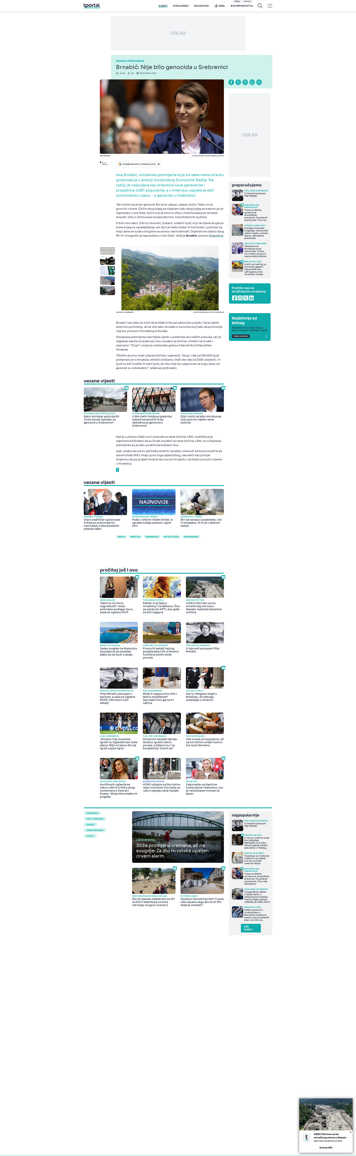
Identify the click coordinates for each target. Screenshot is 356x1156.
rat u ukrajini (95, 819)
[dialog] (326, 1125)
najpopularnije (245, 815)
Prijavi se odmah (240, 336)
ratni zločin (171, 537)
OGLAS (178, 33)
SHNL (222, 5)
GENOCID (135, 537)
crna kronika (95, 830)
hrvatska (92, 813)
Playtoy (247, 1)
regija (90, 824)
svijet (90, 836)
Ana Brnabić (191, 537)
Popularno (181, 5)
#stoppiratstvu (242, 5)
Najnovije (201, 5)
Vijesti (162, 5)
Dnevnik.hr (216, 235)
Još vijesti (248, 928)
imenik (237, 1)
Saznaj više (325, 1147)
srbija (121, 537)
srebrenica (152, 537)
